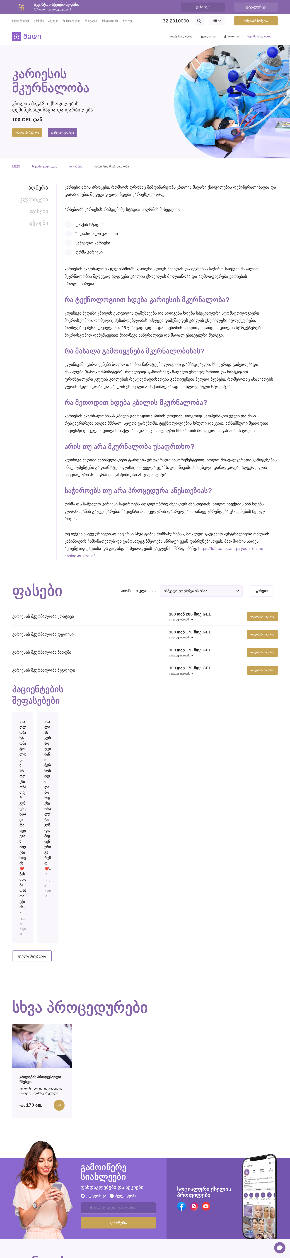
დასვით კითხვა (62, 132)
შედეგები (91, 20)
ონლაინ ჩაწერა (256, 21)
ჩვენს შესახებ (21, 20)
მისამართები (110, 20)
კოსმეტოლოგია (181, 36)
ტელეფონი (126, 1196)
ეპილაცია (208, 36)
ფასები (38, 211)
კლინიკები (34, 199)
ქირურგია (231, 36)
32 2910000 (176, 20)
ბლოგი (128, 20)
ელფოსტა (96, 1196)
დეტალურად (256, 7)
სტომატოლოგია (259, 36)
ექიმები (39, 20)
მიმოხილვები (71, 20)
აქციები (53, 20)
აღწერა (38, 188)
